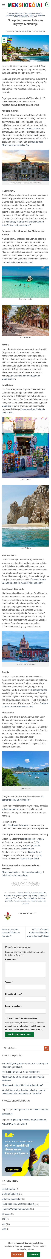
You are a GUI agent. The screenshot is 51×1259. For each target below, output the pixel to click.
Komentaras (11, 959)
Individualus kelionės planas (15, 875)
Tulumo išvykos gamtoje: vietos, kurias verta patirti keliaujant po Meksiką (25, 1065)
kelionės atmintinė (10, 809)
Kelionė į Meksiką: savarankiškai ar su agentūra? (11, 932)
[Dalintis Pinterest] (32, 884)
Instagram (23, 825)
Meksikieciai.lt (39, 31)
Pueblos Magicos (39, 690)
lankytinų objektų (33, 128)
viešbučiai (6, 406)
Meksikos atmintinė (11, 872)
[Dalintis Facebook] (18, 884)
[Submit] (46, 1048)
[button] (3, 4)
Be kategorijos (8, 1189)
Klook (28, 845)
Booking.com (29, 839)
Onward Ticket (34, 852)
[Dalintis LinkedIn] (37, 884)
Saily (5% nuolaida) (30, 859)
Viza (4, 1229)
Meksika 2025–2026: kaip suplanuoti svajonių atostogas (23, 1078)
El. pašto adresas (13, 994)
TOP (4, 1219)
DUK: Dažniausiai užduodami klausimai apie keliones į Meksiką (38, 932)
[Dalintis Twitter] (23, 884)
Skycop (38, 855)
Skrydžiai (6, 1214)
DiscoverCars (27, 849)
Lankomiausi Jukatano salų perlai (17, 262)
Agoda (41, 839)
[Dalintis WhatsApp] (14, 884)
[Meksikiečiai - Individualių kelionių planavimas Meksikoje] (25, 5)
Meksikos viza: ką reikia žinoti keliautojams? (22, 1085)
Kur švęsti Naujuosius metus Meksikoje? (20, 1072)
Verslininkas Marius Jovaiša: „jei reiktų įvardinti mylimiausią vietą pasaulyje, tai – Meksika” (23, 1092)
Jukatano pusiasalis (33, 13)
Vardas (8, 982)
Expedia (36, 845)
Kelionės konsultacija (32, 872)
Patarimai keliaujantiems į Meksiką (21, 15)
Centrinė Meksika (15, 13)
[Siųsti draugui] (28, 884)
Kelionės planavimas (22, 901)
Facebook (12, 825)
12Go (36, 842)
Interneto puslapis (13, 1006)
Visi (35, 17)
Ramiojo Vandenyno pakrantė (29, 16)
